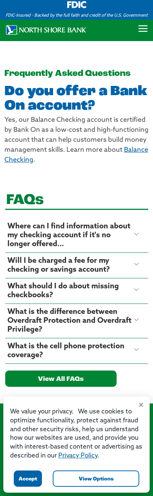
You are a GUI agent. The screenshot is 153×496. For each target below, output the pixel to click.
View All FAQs (61, 379)
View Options (96, 479)
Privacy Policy (77, 456)
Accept (28, 479)
